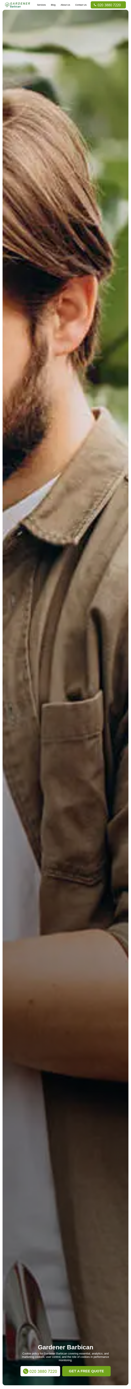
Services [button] (41, 5)
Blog (53, 5)
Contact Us (81, 5)
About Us (65, 5)
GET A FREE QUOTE (86, 1371)
